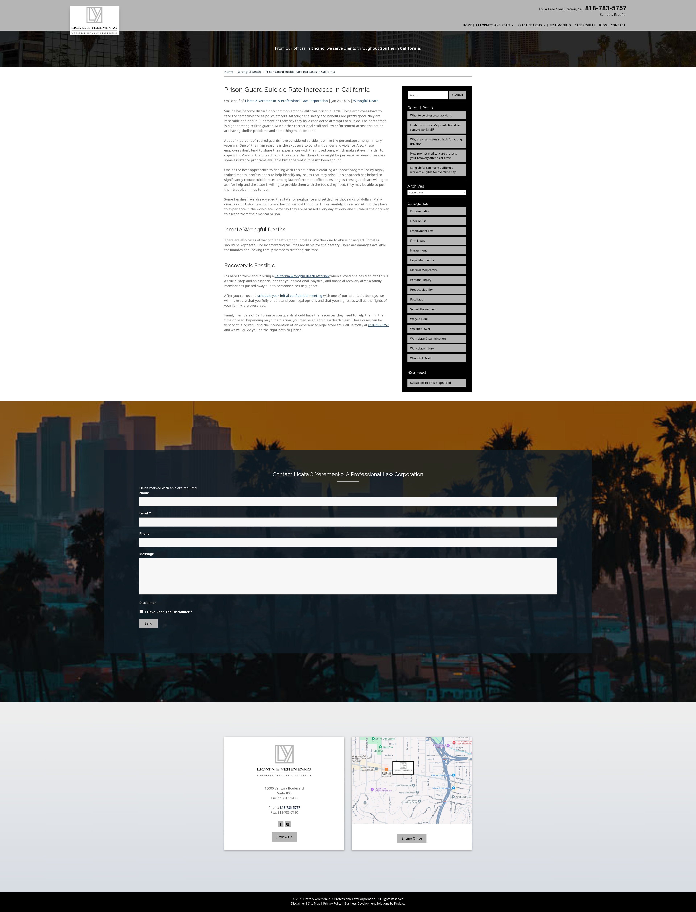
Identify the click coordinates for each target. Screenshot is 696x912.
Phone (144, 533)
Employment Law (422, 231)
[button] (692, 885)
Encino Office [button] (412, 838)
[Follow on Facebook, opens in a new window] (280, 824)
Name (144, 493)
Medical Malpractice (424, 270)
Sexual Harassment (423, 309)
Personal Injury (420, 280)
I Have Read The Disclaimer (168, 612)
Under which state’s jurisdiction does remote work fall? (435, 127)
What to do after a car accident (430, 115)
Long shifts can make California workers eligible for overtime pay (433, 170)
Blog (603, 25)
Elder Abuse (418, 221)
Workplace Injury (422, 348)
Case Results (585, 25)
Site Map (314, 903)
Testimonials (560, 25)
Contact (618, 25)
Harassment (418, 250)
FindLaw (399, 903)
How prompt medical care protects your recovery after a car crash (433, 156)
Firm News (417, 241)
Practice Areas (530, 25)
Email (145, 513)
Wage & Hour (419, 319)
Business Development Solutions (366, 903)
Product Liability (421, 290)
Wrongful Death (365, 101)
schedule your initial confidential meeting (289, 295)
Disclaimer (147, 602)
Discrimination (420, 211)
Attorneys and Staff (493, 25)
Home (467, 25)
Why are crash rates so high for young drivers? (436, 141)
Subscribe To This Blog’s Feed (430, 383)
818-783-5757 (605, 8)
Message (146, 554)
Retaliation (417, 299)
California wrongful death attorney (302, 276)
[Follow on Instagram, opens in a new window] (288, 824)
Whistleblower (420, 329)
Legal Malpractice (422, 260)
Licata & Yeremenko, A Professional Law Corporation (286, 101)
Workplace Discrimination (428, 339)
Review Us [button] (284, 837)
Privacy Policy (332, 903)
